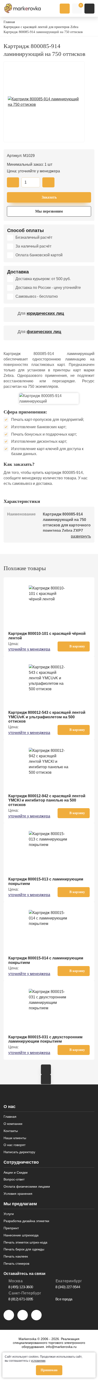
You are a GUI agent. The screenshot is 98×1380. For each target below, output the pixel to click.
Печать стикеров (16, 1263)
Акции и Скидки (16, 1172)
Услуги (9, 1214)
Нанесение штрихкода (21, 1235)
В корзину (77, 646)
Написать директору (19, 1152)
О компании (13, 1124)
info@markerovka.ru (61, 1347)
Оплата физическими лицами (27, 1186)
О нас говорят (14, 1145)
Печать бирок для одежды (24, 1249)
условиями (38, 1360)
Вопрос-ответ (14, 1179)
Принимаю (49, 1370)
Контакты (11, 1131)
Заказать (49, 197)
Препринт (11, 1228)
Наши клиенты (15, 1138)
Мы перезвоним (49, 211)
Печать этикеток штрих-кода (25, 1242)
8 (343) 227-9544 (67, 1287)
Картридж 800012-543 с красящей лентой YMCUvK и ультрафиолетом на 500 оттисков (46, 716)
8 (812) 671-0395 (20, 1299)
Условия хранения (18, 1193)
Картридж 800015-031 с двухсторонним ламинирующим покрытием (45, 1039)
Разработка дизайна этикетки (26, 1221)
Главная (10, 1116)
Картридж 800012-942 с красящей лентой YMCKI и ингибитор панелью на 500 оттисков (46, 800)
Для (41, 313)
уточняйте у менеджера (29, 649)
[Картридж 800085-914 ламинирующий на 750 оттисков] (44, 101)
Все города (64, 1299)
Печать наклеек (16, 1256)
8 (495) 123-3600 (20, 1287)
